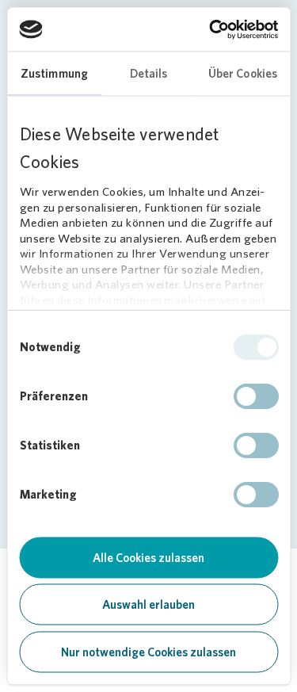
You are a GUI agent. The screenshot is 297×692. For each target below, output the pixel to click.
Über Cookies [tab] (242, 74)
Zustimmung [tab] (54, 74)
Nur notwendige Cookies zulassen (148, 651)
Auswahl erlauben (148, 605)
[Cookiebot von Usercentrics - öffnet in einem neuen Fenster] (211, 29)
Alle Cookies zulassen (148, 557)
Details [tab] (149, 74)
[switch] (255, 396)
